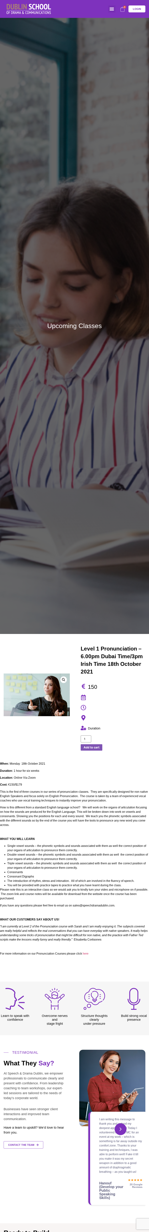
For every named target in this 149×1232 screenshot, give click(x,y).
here (85, 953)
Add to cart (91, 747)
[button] (111, 9)
